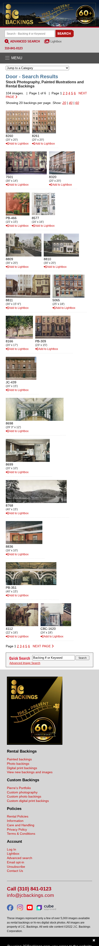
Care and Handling (20, 825)
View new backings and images (29, 772)
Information (15, 821)
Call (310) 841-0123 (29, 889)
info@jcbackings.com (30, 895)
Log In (11, 849)
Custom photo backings (24, 796)
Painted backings (19, 759)
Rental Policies (17, 816)
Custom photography (22, 792)
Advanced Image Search (24, 663)
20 (64, 103)
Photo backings (18, 763)
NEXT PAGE (42, 646)
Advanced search (19, 858)
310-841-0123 (14, 48)
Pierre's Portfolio (19, 788)
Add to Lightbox (19, 143)
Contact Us (15, 871)
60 (77, 103)
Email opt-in (15, 862)
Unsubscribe (16, 866)
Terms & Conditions (21, 833)
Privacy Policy (17, 829)
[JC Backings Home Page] (34, 743)
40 (71, 103)
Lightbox (56, 41)
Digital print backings (22, 768)
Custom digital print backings (28, 801)
